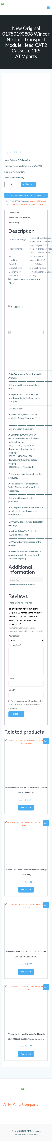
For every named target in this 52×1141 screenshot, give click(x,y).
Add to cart (28, 184)
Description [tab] (13, 212)
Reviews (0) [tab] (13, 222)
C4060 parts (15, 204)
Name (12, 678)
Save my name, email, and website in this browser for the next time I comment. (25, 704)
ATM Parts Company (20, 1104)
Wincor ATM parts (38, 201)
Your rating (14, 635)
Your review (14, 645)
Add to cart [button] (26, 808)
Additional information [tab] (19, 217)
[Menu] (48, 7)
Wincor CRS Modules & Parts (33, 204)
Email (11, 689)
